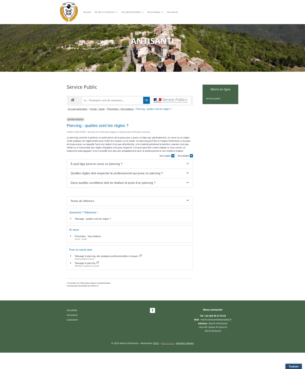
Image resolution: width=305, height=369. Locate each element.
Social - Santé (97, 109)
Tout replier (165, 155)
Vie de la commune (105, 11)
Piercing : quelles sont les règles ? (154, 109)
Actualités (72, 310)
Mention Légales (185, 343)
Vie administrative (131, 11)
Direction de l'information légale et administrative (90, 283)
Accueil (87, 11)
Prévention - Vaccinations (120, 109)
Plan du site (168, 343)
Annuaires (172, 11)
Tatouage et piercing (85, 263)
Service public (213, 98)
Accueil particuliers (78, 109)
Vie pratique (153, 11)
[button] (130, 164)
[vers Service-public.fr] (171, 101)
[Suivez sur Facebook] (152, 310)
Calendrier (72, 320)
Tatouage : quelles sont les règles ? (93, 218)
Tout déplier (183, 155)
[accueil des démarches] (72, 100)
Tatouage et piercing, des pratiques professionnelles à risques (107, 256)
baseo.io (95, 286)
